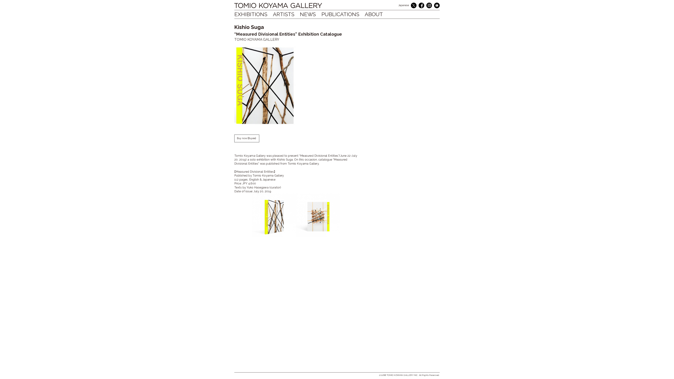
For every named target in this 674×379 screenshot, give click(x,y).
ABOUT (374, 14)
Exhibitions (250, 14)
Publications (340, 14)
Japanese (403, 5)
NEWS (308, 14)
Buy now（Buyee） (247, 138)
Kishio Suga (249, 27)
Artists (283, 14)
